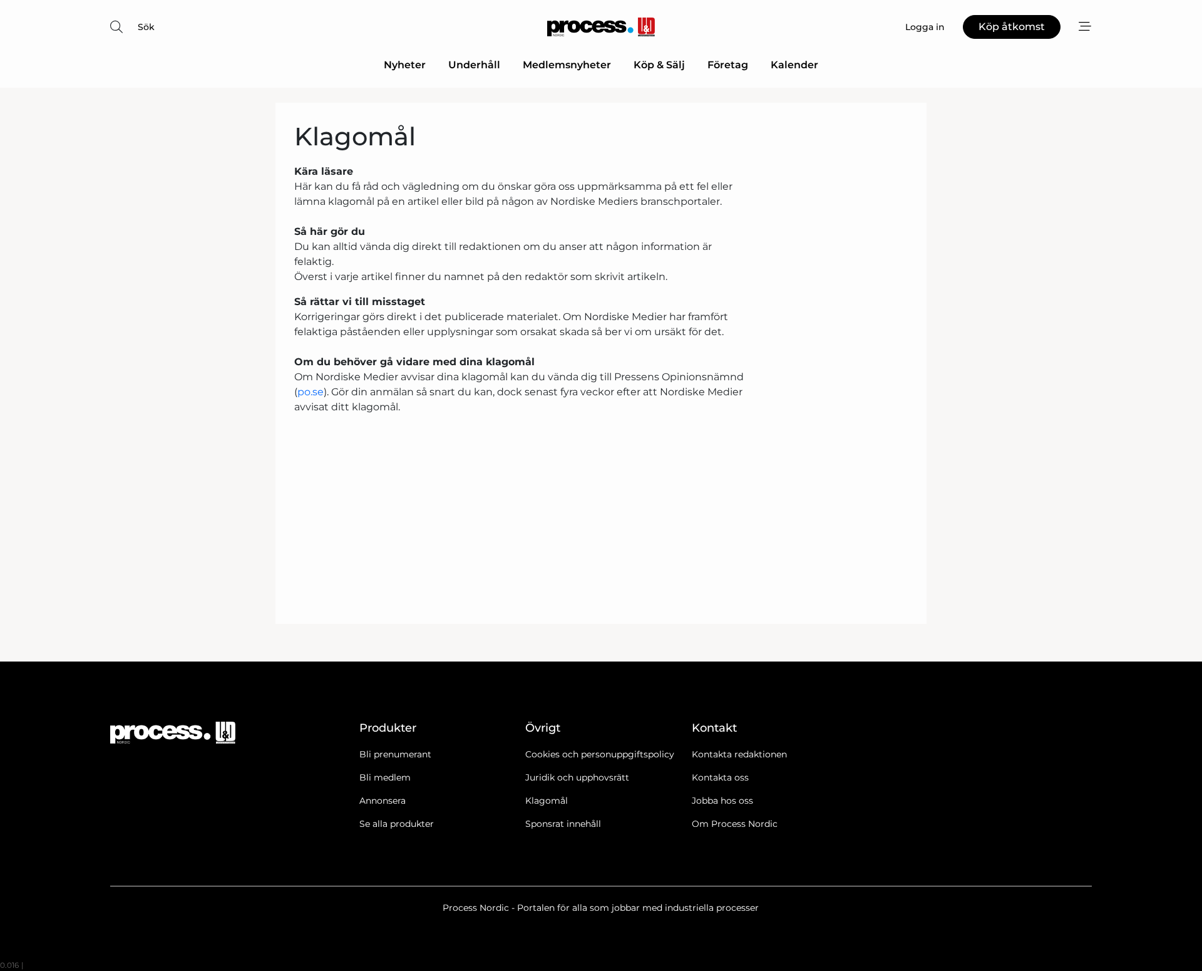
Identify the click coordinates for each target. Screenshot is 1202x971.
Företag (727, 65)
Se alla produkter (396, 823)
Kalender (794, 65)
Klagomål (546, 800)
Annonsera (382, 800)
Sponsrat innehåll (563, 823)
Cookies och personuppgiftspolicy (599, 754)
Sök (146, 27)
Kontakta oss (720, 777)
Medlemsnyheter (567, 65)
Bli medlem (385, 777)
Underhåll (474, 65)
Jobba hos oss (722, 800)
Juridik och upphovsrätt (577, 777)
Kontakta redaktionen (739, 754)
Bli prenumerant (395, 754)
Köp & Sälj (659, 65)
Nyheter (405, 65)
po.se (310, 392)
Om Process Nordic (735, 823)
